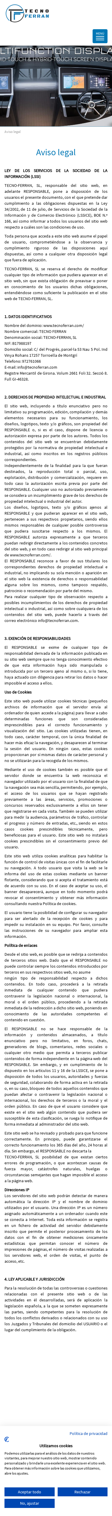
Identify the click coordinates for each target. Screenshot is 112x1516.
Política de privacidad (89, 1433)
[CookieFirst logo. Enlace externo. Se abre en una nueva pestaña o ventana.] (6, 1439)
